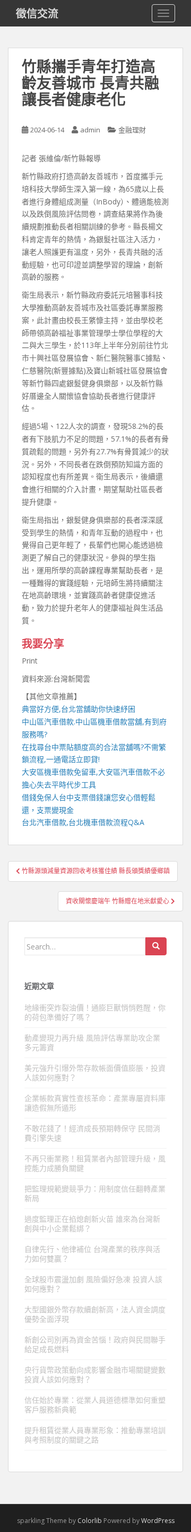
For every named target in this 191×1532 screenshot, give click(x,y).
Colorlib (89, 1520)
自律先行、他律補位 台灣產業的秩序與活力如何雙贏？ (92, 1254)
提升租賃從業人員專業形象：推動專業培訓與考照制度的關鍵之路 (95, 1435)
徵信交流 (37, 13)
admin (90, 130)
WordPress (158, 1520)
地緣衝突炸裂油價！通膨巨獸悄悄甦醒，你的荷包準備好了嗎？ (95, 1012)
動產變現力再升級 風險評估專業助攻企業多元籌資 (92, 1042)
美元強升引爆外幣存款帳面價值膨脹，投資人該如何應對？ (95, 1072)
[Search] (156, 946)
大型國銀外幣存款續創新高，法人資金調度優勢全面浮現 (95, 1314)
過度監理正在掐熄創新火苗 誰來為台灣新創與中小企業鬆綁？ (92, 1223)
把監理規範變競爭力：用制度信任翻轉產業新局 (95, 1193)
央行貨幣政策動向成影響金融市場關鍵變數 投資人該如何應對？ (95, 1374)
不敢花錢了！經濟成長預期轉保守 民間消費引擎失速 (92, 1133)
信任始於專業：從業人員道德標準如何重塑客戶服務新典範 (95, 1404)
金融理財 (132, 130)
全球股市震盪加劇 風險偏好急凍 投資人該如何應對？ (93, 1284)
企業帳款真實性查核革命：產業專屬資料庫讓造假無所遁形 (95, 1103)
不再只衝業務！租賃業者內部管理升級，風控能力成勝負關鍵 (95, 1163)
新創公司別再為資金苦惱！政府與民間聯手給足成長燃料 (95, 1344)
